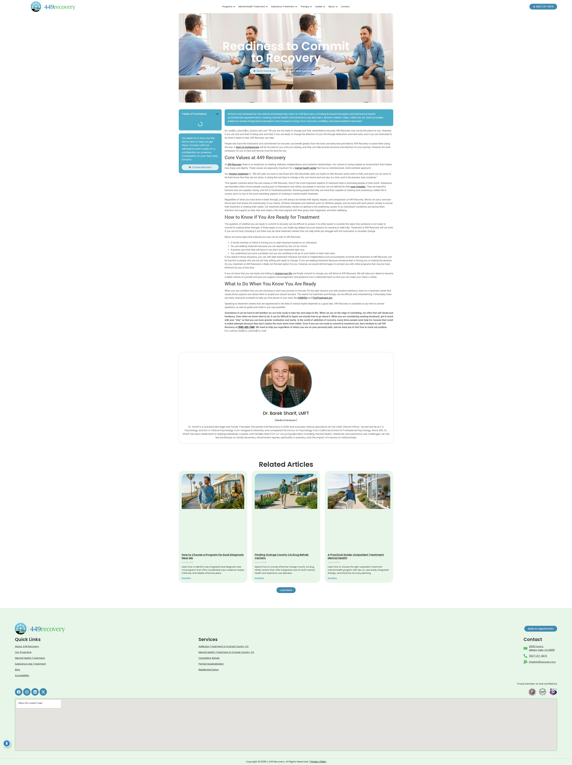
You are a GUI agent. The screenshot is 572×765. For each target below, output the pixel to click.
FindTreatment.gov (322, 297)
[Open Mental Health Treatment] (267, 6)
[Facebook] (18, 692)
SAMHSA (302, 297)
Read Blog (186, 578)
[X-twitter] (43, 692)
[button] (217, 114)
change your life (283, 273)
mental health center (305, 168)
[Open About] (336, 6)
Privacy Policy (318, 761)
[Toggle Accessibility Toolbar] (6, 743)
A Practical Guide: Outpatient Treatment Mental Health (356, 556)
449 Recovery (234, 164)
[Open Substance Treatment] (296, 6)
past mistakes (358, 186)
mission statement (238, 173)
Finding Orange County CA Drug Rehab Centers (281, 556)
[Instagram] (27, 692)
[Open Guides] (324, 6)
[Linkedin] (35, 692)
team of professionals (247, 147)
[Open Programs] (234, 6)
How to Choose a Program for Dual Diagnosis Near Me (213, 556)
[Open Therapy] (311, 6)
